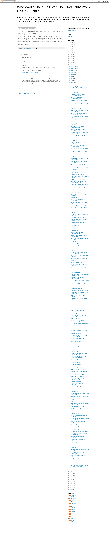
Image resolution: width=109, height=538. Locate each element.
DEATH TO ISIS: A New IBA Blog (78, 406)
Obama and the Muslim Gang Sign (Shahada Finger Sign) (79, 425)
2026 (71, 42)
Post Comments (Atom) (29, 93)
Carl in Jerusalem (73, 501)
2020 (71, 54)
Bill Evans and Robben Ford (77, 369)
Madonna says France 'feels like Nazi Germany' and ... (79, 123)
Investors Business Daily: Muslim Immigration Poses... (78, 223)
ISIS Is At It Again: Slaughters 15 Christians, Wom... (78, 146)
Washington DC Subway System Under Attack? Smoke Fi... (80, 275)
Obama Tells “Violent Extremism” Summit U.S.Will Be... (78, 456)
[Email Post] (36, 48)
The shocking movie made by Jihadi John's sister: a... (79, 120)
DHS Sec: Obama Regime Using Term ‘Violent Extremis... (79, 302)
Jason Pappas (73, 507)
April (72, 82)
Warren (73, 518)
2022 (71, 50)
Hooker (72, 399)
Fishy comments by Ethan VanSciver (79, 243)
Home (41, 91)
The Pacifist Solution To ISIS (77, 374)
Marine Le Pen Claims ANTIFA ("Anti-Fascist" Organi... (79, 384)
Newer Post (21, 91)
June (72, 78)
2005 (71, 489)
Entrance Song (74, 348)
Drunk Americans (75, 305)
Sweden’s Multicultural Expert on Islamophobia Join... (78, 233)
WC (72, 516)
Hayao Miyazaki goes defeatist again (79, 431)
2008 (71, 483)
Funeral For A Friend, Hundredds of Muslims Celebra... (79, 351)
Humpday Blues (74, 197)
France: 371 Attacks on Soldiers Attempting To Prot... (78, 391)
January (73, 469)
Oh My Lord (73, 260)
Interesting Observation (76, 381)
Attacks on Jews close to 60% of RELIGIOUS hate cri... (78, 287)
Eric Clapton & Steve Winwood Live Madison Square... (79, 127)
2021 (71, 52)
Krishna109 (73, 509)
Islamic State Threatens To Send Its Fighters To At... (79, 360)
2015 (71, 64)
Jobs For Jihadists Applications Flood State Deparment (79, 299)
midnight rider (73, 521)
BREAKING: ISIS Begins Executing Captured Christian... (79, 114)
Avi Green (73, 498)
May (72, 80)
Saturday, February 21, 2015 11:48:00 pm (31, 85)
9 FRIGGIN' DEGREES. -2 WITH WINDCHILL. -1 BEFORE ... (78, 379)
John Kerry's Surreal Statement (78, 179)
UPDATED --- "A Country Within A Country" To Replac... (78, 95)
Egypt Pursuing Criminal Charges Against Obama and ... (78, 342)
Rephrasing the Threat (76, 318)
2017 (71, 60)
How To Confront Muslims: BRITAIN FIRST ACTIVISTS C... (79, 367)
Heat (72, 401)
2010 (71, 479)
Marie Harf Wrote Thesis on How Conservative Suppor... (78, 357)
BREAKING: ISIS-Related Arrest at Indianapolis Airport (78, 98)
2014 (71, 471)
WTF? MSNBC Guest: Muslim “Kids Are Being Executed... (80, 412)
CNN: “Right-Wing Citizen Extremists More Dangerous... (79, 363)
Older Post (61, 91)
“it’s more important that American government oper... (78, 345)
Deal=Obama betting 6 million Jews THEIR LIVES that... (79, 246)
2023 (71, 48)
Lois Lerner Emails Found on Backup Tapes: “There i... (79, 136)
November (73, 68)
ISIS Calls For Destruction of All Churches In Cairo (78, 130)
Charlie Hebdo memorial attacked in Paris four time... (79, 278)
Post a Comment (24, 88)
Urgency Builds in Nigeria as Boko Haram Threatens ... (79, 220)
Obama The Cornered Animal (77, 310)
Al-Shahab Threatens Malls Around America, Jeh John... (79, 271)
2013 (71, 473)
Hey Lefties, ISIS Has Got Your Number (80, 205)
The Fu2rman (74, 514)
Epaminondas (74, 504)
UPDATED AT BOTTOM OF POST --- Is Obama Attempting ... (79, 284)
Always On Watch (73, 496)
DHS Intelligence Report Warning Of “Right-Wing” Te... (79, 192)
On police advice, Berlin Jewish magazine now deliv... (78, 321)
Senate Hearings (72, 30)
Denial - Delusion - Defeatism (77, 376)
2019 (71, 56)
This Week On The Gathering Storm (79, 174)
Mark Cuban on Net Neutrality (77, 217)
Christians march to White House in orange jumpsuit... (79, 101)
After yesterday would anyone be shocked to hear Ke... (78, 182)
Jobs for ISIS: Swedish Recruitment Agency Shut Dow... (79, 354)
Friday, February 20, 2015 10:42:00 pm (31, 61)
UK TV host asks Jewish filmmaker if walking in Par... (79, 339)
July (72, 76)
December (73, 66)
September (73, 72)
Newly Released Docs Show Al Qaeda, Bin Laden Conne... (80, 133)
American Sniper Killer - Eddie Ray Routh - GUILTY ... (79, 236)
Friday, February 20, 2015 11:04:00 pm (31, 72)
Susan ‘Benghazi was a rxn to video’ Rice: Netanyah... (79, 203)
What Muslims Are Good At (77, 262)
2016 (71, 62)
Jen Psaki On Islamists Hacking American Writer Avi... (78, 107)
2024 (71, 46)
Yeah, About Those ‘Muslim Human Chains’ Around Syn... (79, 316)
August (72, 74)
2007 (71, 485)
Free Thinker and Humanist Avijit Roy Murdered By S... (79, 152)
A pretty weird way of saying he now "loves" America (79, 434)
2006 (71, 487)
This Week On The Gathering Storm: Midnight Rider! (79, 422)
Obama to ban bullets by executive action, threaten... (79, 162)
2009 (71, 481)
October (73, 70)
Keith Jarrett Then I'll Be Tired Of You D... (80, 258)
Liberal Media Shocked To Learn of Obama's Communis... (79, 336)
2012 (71, 475)
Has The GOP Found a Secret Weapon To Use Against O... (80, 159)
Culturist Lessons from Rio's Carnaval (79, 290)
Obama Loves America (76, 333)
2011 (71, 477)
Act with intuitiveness (75, 241)
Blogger (61, 534)
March (72, 84)
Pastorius (73, 511)
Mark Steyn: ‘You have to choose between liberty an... (78, 443)
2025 (71, 44)
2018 (71, 58)
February (73, 86)
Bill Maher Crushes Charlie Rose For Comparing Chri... (79, 111)
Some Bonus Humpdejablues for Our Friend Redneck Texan (79, 466)
